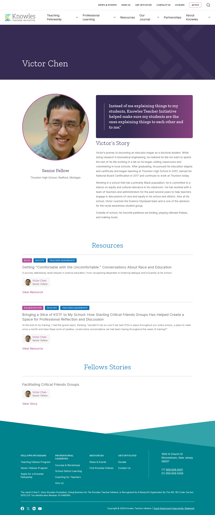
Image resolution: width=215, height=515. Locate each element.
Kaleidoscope (33, 307)
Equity (39, 260)
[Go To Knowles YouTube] (40, 508)
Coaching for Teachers (68, 477)
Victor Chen (39, 280)
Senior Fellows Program (34, 468)
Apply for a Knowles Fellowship (32, 475)
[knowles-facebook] (22, 508)
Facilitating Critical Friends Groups (50, 384)
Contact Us (163, 5)
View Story (29, 403)
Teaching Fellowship (54, 17)
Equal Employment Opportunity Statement (174, 508)
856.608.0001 (174, 469)
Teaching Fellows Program (35, 462)
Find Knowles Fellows (101, 468)
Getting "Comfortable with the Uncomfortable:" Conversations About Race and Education (97, 267)
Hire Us (125, 5)
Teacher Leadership (62, 260)
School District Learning (68, 471)
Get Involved (143, 5)
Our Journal (145, 17)
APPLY (195, 5)
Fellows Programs (33, 455)
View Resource (32, 292)
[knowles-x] (28, 508)
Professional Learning (91, 17)
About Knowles (192, 17)
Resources (127, 17)
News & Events (107, 5)
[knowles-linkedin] (34, 508)
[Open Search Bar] (208, 5)
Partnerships (172, 17)
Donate (179, 5)
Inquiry (52, 307)
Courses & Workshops (67, 465)
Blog (27, 260)
